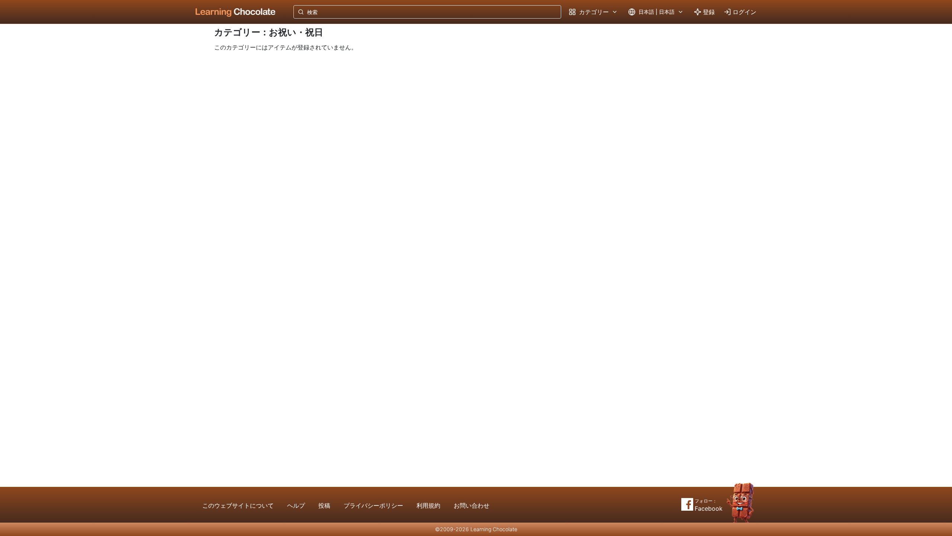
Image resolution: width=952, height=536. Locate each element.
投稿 (324, 505)
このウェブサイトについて (238, 505)
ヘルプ (296, 505)
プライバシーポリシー (373, 505)
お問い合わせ (471, 505)
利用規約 (428, 505)
